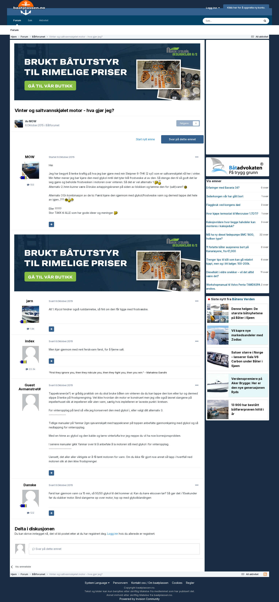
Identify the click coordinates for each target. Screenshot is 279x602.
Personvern (120, 582)
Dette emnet (249, 20)
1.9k (31, 328)
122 (31, 512)
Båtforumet (52, 125)
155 (31, 184)
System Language (96, 582)
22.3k (31, 369)
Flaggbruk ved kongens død (223, 204)
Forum (17, 20)
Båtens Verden (243, 299)
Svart (61, 301)
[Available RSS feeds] (265, 574)
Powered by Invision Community (140, 598)
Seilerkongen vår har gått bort (224, 196)
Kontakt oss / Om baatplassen (149, 582)
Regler (190, 582)
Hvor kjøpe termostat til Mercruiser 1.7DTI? (232, 213)
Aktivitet (43, 20)
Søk (30, 20)
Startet (62, 156)
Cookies (177, 582)
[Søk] (265, 21)
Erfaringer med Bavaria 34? (223, 187)
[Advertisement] (234, 97)
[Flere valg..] (197, 157)
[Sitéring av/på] (51, 224)
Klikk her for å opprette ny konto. (246, 7)
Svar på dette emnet (182, 139)
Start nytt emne (145, 139)
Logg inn (212, 7)
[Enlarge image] (156, 182)
